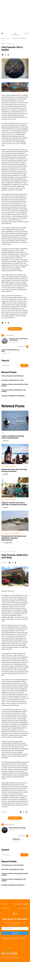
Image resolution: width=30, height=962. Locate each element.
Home (3, 38)
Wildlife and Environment (12, 533)
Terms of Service (23, 908)
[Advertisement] (15, 16)
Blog (8, 38)
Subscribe (15, 933)
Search (5, 360)
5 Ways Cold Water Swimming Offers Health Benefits (15, 385)
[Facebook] (14, 913)
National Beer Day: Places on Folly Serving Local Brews (14, 470)
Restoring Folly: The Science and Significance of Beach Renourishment (14, 538)
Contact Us (5, 904)
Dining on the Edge (10, 466)
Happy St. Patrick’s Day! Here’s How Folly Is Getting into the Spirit (14, 504)
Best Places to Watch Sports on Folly (12, 380)
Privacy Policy (6, 908)
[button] (2, 34)
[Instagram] (16, 913)
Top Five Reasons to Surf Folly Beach (13, 376)
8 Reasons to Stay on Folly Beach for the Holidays (14, 390)
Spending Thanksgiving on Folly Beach (13, 395)
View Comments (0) (15, 328)
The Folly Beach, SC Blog (21, 904)
